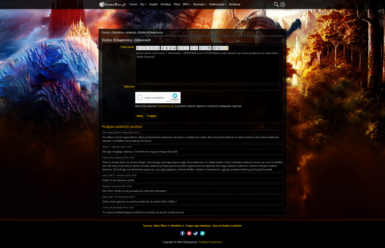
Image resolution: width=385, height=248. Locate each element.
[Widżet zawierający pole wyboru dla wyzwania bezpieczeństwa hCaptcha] (158, 97)
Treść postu (127, 47)
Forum (133, 4)
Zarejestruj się (166, 106)
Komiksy (166, 4)
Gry (142, 4)
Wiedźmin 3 (177, 225)
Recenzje (198, 4)
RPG (185, 4)
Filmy (177, 4)
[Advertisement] (192, 18)
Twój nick (129, 86)
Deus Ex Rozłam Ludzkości (227, 225)
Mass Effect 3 (161, 225)
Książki (153, 4)
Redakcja (234, 4)
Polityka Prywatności (210, 242)
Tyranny (147, 225)
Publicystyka (216, 4)
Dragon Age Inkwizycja (198, 225)
